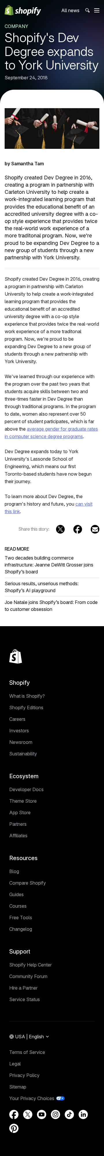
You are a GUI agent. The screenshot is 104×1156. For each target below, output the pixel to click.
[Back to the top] (15, 656)
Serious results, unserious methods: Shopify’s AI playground (42, 587)
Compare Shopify (27, 883)
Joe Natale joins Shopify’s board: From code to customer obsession (51, 605)
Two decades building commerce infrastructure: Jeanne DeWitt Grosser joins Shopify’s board (49, 565)
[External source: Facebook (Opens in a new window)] (77, 529)
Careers (17, 719)
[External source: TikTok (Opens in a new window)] (69, 1114)
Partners (18, 824)
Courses (18, 906)
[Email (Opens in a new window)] (95, 529)
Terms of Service (27, 1052)
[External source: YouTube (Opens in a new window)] (41, 1114)
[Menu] (97, 10)
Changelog (20, 929)
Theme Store (23, 801)
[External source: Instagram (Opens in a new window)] (55, 1114)
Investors (19, 730)
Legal (15, 1064)
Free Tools (20, 917)
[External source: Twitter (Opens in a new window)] (60, 529)
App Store (20, 812)
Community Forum (28, 976)
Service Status (24, 999)
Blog (14, 871)
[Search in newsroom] (87, 10)
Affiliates (18, 835)
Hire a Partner (23, 988)
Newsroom (20, 742)
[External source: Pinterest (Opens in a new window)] (13, 1128)
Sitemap (17, 1087)
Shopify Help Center (30, 965)
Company (16, 26)
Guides (16, 894)
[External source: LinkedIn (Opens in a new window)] (83, 1114)
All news (70, 10)
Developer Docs (26, 789)
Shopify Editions (26, 707)
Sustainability (23, 754)
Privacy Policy (24, 1075)
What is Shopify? (27, 696)
